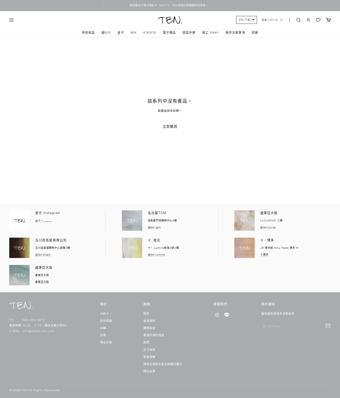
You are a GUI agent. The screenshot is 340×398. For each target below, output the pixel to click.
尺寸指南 (149, 349)
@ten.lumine (156, 254)
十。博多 (267, 240)
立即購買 (170, 126)
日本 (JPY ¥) (270, 20)
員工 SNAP (210, 32)
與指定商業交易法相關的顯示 (162, 364)
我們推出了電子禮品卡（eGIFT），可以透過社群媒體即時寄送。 (169, 5)
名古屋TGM (157, 213)
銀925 (106, 32)
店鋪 (103, 328)
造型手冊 (188, 32)
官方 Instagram (47, 213)
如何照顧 (106, 321)
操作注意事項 (235, 32)
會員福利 (149, 321)
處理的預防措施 (153, 335)
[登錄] (308, 20)
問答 (146, 313)
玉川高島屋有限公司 (51, 240)
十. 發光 (154, 240)
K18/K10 (149, 32)
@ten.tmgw (43, 254)
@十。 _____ (43, 220)
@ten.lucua (268, 227)
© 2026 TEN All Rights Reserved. (34, 390)
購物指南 (149, 328)
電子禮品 (169, 32)
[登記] (328, 325)
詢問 (146, 342)
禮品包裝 (106, 342)
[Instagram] (216, 314)
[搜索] (299, 20)
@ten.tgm (154, 227)
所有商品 (88, 32)
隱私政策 (149, 371)
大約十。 (106, 313)
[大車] (328, 20)
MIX (134, 32)
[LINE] (226, 314)
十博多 (264, 254)
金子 (120, 32)
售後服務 (149, 357)
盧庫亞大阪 (269, 213)
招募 (255, 32)
